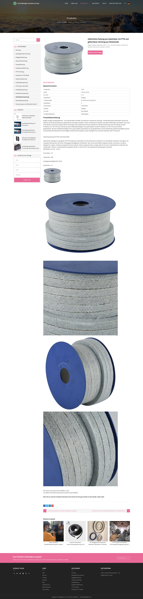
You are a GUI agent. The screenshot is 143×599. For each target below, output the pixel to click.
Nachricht (96, 3)
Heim (66, 3)
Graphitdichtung (20, 64)
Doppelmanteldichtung (22, 68)
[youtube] (23, 573)
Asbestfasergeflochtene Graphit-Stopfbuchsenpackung (62, 511)
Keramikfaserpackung (22, 100)
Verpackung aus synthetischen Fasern (26, 104)
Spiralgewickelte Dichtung (23, 54)
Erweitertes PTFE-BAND (22, 75)
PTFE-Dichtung (20, 72)
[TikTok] (29, 573)
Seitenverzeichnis (46, 587)
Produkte (84, 3)
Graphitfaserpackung (22, 82)
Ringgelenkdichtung (21, 57)
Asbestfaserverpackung (73, 22)
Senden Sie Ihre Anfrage (95, 52)
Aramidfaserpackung (21, 90)
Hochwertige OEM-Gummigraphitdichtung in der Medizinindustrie (108, 511)
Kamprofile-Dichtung (21, 61)
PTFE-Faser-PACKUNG (22, 86)
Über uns (74, 3)
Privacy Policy (45, 589)
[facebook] (14, 573)
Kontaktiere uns (115, 3)
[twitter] (20, 573)
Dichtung (18, 50)
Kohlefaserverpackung (22, 93)
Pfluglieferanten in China (106, 575)
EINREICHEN (27, 180)
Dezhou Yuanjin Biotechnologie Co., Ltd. (110, 573)
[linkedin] (17, 573)
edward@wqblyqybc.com (86, 597)
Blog (104, 3)
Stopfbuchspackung (21, 79)
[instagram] (26, 573)
